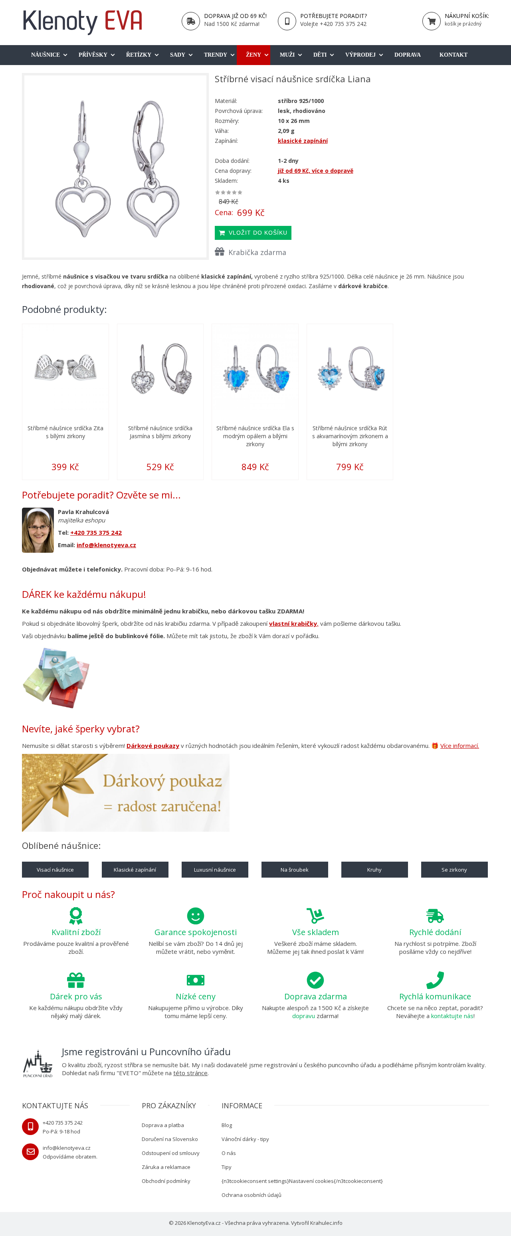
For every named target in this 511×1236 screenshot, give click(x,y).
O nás (229, 1153)
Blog (227, 1125)
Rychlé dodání (435, 932)
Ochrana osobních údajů (251, 1194)
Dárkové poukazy (153, 746)
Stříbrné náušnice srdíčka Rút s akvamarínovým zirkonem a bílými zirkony (350, 436)
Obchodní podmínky (166, 1181)
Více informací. (459, 746)
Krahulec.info (326, 1222)
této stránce (190, 1073)
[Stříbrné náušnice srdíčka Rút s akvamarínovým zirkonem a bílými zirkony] (350, 367)
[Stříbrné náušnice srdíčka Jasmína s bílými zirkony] (160, 367)
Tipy (227, 1167)
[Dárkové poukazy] (126, 794)
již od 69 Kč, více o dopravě (315, 170)
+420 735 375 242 (96, 532)
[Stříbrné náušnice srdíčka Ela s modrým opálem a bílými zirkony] (255, 367)
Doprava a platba (163, 1125)
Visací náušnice (55, 869)
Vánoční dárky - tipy (245, 1139)
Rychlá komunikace (435, 996)
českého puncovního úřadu (340, 1065)
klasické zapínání (303, 140)
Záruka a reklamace (166, 1167)
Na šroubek (295, 869)
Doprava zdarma (315, 996)
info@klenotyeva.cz (106, 545)
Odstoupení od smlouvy (171, 1153)
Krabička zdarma (257, 252)
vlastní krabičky (293, 623)
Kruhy (374, 869)
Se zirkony (454, 869)
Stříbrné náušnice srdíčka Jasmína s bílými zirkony (160, 432)
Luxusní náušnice (215, 869)
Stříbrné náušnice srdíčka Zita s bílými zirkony (65, 432)
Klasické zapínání (135, 869)
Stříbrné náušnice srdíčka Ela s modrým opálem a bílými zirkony (255, 436)
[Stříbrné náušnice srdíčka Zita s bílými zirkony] (65, 367)
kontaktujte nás (452, 1016)
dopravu (303, 1016)
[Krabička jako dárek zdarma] (56, 677)
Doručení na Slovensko (170, 1139)
